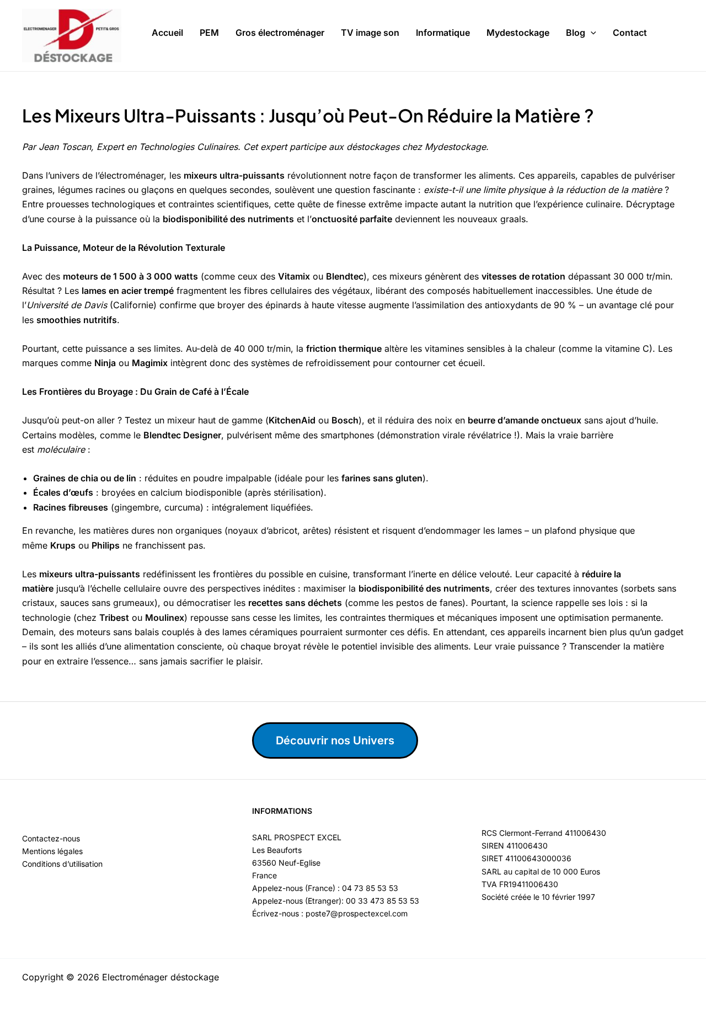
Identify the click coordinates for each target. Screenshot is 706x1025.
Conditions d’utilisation (62, 863)
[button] (590, 33)
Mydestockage (517, 32)
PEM (209, 32)
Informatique (443, 32)
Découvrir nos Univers (335, 740)
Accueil (167, 32)
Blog (575, 32)
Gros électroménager (280, 32)
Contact (630, 32)
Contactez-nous (51, 838)
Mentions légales (52, 851)
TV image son (370, 32)
